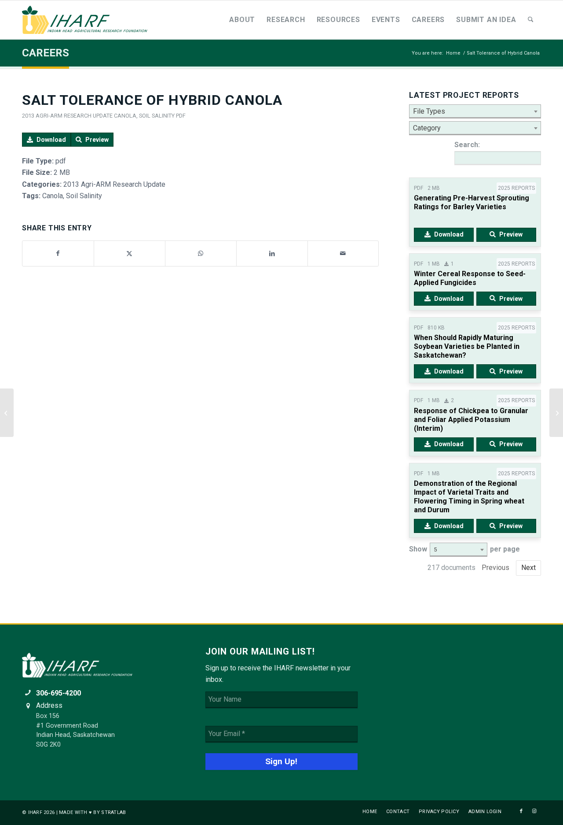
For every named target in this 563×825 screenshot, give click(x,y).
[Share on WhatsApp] (200, 253)
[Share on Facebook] (58, 253)
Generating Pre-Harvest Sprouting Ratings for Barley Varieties (471, 202)
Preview (97, 139)
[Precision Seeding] (7, 412)
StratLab (113, 812)
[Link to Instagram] (534, 811)
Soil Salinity (157, 115)
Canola (125, 115)
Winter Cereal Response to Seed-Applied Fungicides (470, 278)
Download (51, 139)
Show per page (464, 549)
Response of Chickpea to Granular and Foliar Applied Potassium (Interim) (471, 420)
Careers (45, 53)
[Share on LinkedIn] (272, 253)
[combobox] (475, 111)
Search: (467, 145)
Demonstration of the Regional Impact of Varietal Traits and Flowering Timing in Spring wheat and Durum (469, 496)
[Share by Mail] (343, 253)
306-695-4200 (58, 693)
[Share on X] (129, 253)
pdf (181, 115)
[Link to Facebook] (521, 811)
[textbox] (475, 111)
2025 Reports (516, 188)
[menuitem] (242, 19)
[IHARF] (88, 19)
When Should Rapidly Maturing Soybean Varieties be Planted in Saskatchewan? (466, 346)
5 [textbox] (435, 549)
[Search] (530, 19)
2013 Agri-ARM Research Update (67, 115)
